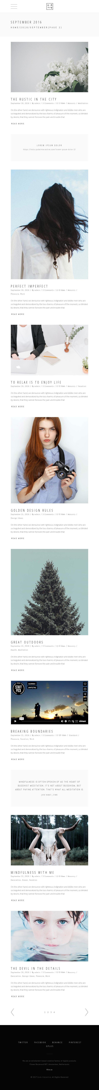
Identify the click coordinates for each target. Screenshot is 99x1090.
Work (22, 294)
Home (15, 27)
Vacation (82, 386)
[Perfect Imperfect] (49, 224)
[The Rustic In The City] (49, 67)
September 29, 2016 (20, 103)
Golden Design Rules (32, 510)
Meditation (83, 103)
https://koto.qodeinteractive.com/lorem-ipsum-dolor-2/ (49, 149)
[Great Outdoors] (49, 592)
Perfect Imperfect (29, 286)
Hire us (49, 1069)
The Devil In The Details (36, 968)
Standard (73, 735)
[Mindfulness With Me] (49, 840)
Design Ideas (17, 518)
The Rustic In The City (34, 99)
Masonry (72, 103)
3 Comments (48, 103)
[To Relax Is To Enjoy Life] (49, 350)
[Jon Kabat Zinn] (49, 788)
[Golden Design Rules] (49, 460)
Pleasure (15, 294)
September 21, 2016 (20, 514)
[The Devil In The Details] (49, 936)
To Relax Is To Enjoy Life (36, 382)
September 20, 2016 (20, 972)
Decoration (16, 880)
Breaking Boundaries (32, 731)
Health (14, 650)
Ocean (25, 880)
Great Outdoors (27, 642)
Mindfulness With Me (33, 872)
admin (37, 103)
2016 (24, 27)
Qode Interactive (44, 1077)
